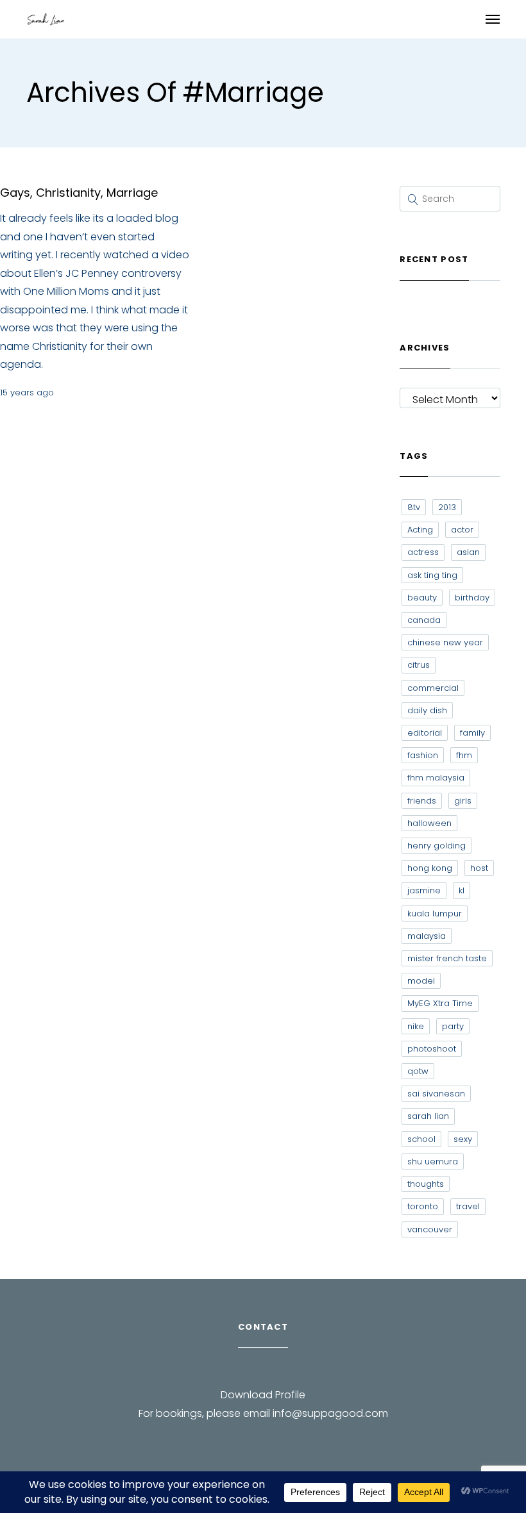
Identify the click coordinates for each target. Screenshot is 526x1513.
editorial (424, 733)
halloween (429, 823)
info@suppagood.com (330, 1413)
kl (461, 890)
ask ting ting (432, 575)
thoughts (425, 1184)
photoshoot (431, 1049)
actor (462, 530)
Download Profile (263, 1394)
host (479, 868)
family (472, 733)
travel (468, 1206)
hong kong (429, 868)
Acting (420, 530)
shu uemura (432, 1161)
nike (415, 1026)
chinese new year (445, 642)
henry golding (436, 845)
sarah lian (428, 1116)
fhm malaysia (435, 778)
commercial (433, 688)
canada (424, 620)
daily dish (427, 710)
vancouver (429, 1229)
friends (421, 801)
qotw (417, 1071)
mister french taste (447, 958)
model (421, 981)
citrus (418, 665)
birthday (472, 597)
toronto (422, 1206)
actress (423, 552)
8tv (413, 507)
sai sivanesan (436, 1093)
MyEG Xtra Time (440, 1003)
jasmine (424, 890)
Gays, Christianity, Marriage (79, 193)
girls (462, 801)
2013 (447, 507)
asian (468, 552)
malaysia (426, 936)
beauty (422, 597)
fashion (422, 755)
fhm (464, 755)
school (421, 1139)
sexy (463, 1139)
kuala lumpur (434, 913)
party (453, 1026)
